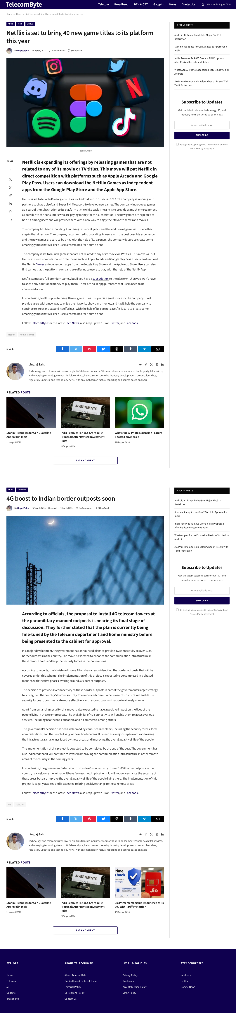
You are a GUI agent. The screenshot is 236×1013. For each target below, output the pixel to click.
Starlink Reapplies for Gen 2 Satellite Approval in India (28, 435)
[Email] (10, 219)
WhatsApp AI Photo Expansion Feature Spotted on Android (138, 435)
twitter (184, 981)
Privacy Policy (196, 148)
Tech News (72, 323)
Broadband (121, 4)
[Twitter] (10, 179)
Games (30, 23)
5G (7, 987)
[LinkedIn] (10, 203)
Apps (20, 23)
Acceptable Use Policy (135, 987)
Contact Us (188, 4)
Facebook (132, 323)
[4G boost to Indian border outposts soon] (85, 560)
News (172, 4)
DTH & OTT (141, 4)
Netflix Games (27, 334)
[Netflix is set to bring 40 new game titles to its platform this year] (85, 102)
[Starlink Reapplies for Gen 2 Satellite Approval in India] (31, 412)
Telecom (103, 4)
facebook (186, 975)
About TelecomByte (75, 975)
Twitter (114, 323)
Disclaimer (128, 981)
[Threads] (10, 187)
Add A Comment (85, 460)
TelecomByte (39, 323)
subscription (101, 279)
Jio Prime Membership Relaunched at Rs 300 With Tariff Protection (139, 905)
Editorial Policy (73, 987)
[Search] (203, 5)
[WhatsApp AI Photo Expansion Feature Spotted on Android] (139, 412)
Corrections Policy (74, 993)
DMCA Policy (129, 993)
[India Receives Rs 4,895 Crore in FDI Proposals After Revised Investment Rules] (85, 412)
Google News (188, 987)
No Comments (58, 50)
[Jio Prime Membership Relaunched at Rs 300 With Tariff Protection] (139, 882)
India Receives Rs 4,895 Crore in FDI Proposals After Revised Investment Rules (83, 437)
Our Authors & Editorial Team (81, 981)
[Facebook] (10, 171)
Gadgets (158, 4)
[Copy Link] (10, 195)
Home (9, 14)
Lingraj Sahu (23, 50)
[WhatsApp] (10, 211)
